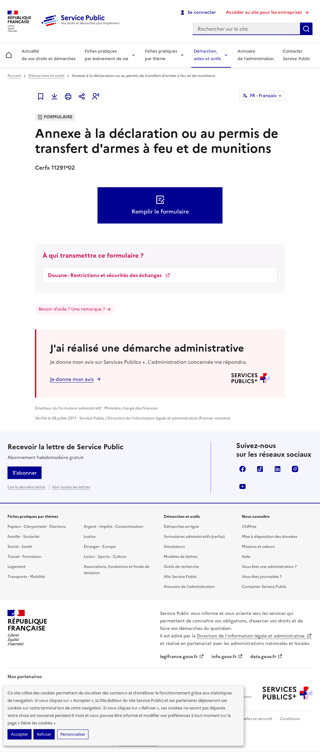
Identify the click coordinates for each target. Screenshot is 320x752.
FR (263, 95)
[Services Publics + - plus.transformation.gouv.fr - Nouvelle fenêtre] (287, 693)
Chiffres (249, 526)
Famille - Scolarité (23, 536)
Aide (246, 556)
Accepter (19, 734)
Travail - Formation (24, 556)
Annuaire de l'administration (189, 587)
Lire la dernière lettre (26, 487)
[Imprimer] (68, 96)
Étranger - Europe (100, 546)
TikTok (260, 469)
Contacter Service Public (296, 55)
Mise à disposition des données (269, 536)
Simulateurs (174, 546)
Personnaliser (72, 734)
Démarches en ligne (181, 526)
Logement (17, 566)
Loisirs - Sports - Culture (105, 556)
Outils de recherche (181, 566)
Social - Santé (20, 546)
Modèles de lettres (180, 556)
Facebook (242, 469)
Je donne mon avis (72, 379)
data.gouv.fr (263, 656)
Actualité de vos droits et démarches (49, 55)
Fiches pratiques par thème (161, 55)
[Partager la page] (82, 96)
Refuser (44, 734)
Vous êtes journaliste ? (262, 576)
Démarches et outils (46, 76)
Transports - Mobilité (26, 576)
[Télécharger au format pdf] (54, 96)
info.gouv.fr (224, 656)
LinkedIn (277, 469)
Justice (90, 536)
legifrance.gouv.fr (179, 656)
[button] (95, 96)
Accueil (14, 76)
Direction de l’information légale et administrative (251, 636)
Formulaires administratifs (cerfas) (194, 536)
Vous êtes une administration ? (269, 566)
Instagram (295, 469)
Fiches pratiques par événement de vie (106, 55)
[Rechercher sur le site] (306, 29)
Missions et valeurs (258, 546)
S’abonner (24, 472)
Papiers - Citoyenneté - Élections (37, 526)
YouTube (242, 486)
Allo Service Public (180, 576)
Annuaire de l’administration (256, 55)
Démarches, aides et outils (207, 55)
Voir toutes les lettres (71, 487)
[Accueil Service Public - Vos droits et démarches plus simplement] (81, 26)
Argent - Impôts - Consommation (113, 526)
